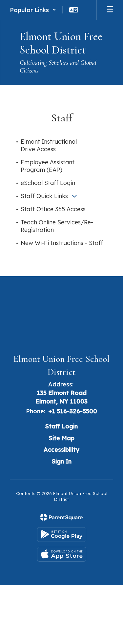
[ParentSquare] (61, 517)
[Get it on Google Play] (61, 534)
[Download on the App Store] (61, 554)
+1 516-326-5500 (73, 411)
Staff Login (61, 426)
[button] (33, 10)
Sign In (62, 461)
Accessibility (61, 449)
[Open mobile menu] (110, 10)
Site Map (61, 438)
